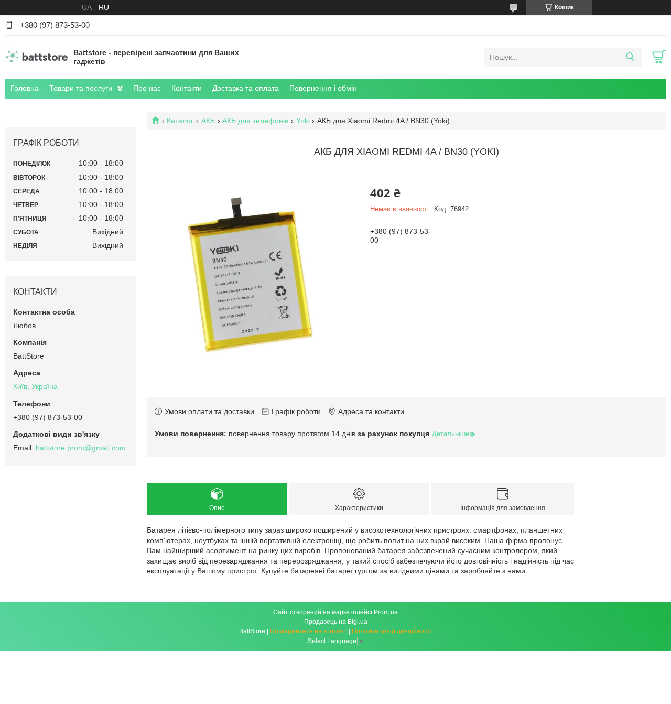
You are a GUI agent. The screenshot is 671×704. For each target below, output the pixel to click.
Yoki (303, 120)
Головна (24, 88)
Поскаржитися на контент (308, 631)
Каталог (180, 120)
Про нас (147, 88)
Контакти (186, 88)
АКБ (208, 120)
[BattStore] (36, 56)
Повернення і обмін (323, 88)
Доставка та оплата (245, 88)
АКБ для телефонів (255, 120)
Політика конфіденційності (392, 631)
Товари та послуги (80, 88)
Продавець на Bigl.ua (335, 621)
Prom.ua (386, 612)
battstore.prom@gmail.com (81, 447)
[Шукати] (630, 57)
